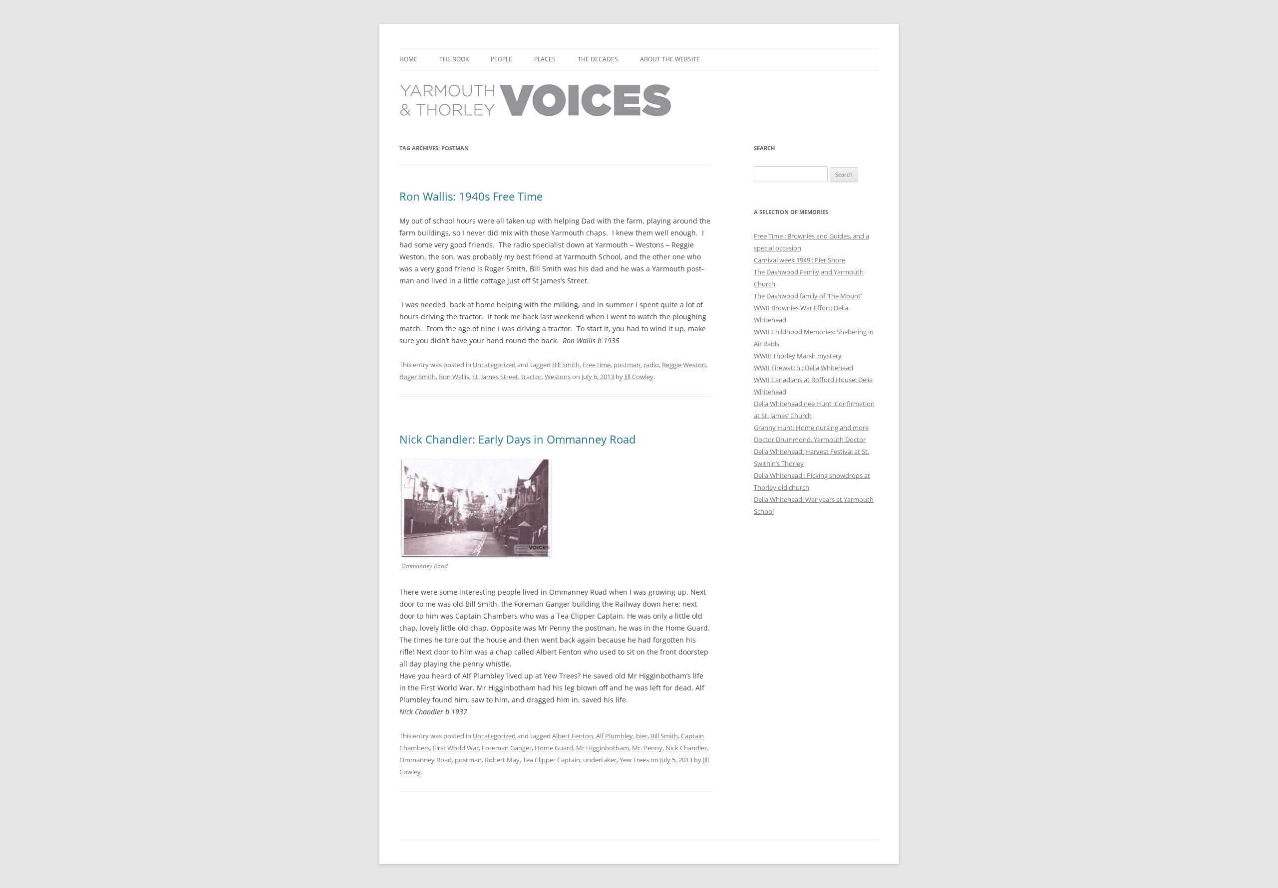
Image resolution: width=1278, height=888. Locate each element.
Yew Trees (634, 759)
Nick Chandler (686, 747)
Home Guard (554, 747)
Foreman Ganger (507, 747)
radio (651, 364)
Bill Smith (566, 364)
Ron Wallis (454, 376)
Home (408, 59)
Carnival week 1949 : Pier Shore (799, 259)
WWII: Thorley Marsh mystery (798, 355)
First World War (456, 747)
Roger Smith (417, 376)
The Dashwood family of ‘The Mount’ (808, 295)
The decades (598, 59)
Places (545, 59)
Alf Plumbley (614, 735)
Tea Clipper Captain (551, 759)
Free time (597, 364)
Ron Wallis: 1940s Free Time (471, 196)
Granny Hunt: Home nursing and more (811, 427)
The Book (454, 59)
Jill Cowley (639, 376)
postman (627, 364)
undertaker (600, 759)
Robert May (502, 759)
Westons (558, 376)
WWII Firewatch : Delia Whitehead (803, 367)
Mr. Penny (647, 747)
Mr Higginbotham (602, 747)
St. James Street (495, 376)
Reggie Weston (684, 364)
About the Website (670, 59)
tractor (531, 376)
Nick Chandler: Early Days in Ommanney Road (517, 439)
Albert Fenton (572, 735)
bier (641, 735)
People (501, 59)
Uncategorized (494, 364)
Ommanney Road (425, 759)
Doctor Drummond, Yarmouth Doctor (810, 439)
